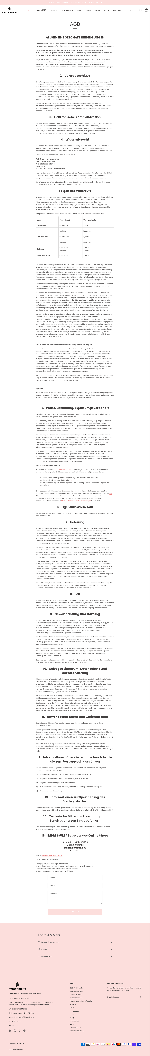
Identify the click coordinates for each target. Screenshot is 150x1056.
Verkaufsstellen (76, 991)
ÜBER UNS (117, 10)
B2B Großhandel (76, 988)
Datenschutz (75, 1027)
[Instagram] (15, 1030)
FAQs (72, 1008)
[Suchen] (140, 10)
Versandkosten (76, 998)
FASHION (54, 10)
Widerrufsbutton (77, 1031)
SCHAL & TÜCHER (102, 10)
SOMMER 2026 (40, 10)
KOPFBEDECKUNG (84, 10)
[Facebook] (10, 1030)
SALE (29, 10)
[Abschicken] (140, 997)
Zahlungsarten (76, 994)
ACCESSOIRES (67, 10)
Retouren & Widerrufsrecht (81, 1001)
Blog (72, 1017)
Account (133, 10)
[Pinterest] (24, 1030)
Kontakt (73, 1004)
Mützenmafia (18, 1050)
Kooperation (46, 956)
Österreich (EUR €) (15, 1044)
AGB (72, 1024)
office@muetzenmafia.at (52, 855)
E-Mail (44, 949)
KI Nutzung (74, 1011)
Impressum (74, 1021)
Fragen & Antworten (50, 942)
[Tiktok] (19, 1030)
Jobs (72, 1014)
